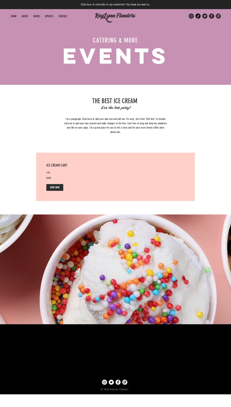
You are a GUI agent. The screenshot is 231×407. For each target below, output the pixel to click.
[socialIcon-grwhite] (124, 382)
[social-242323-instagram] (191, 16)
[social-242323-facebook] (211, 16)
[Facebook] (118, 382)
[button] (36, 16)
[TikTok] (198, 16)
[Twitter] (111, 382)
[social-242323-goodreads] (218, 16)
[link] (115, 165)
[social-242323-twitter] (204, 16)
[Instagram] (104, 382)
